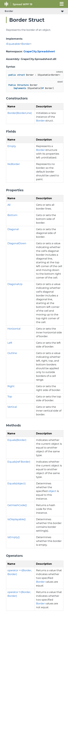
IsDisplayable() (16, 519)
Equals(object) (16, 483)
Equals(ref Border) (18, 461)
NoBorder (13, 164)
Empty (11, 146)
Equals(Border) (16, 440)
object (52, 491)
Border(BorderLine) (19, 112)
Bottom (12, 215)
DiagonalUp (14, 284)
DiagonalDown (16, 243)
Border (9, 11)
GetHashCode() (17, 505)
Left (9, 342)
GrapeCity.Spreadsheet (39, 51)
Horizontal (13, 328)
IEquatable (13, 43)
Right (11, 386)
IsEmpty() (13, 537)
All (8, 204)
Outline (12, 353)
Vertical (12, 406)
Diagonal (13, 229)
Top (9, 396)
